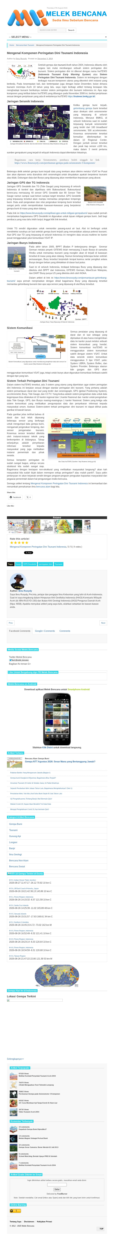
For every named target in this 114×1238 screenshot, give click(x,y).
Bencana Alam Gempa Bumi (37, 759)
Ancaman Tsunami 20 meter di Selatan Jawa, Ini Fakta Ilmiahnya (15, 529)
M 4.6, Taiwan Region (17, 956)
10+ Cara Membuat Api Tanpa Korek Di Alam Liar (38, 1103)
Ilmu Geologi (15, 854)
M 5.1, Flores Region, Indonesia (21, 897)
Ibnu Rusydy (21, 59)
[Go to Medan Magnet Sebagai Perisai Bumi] (13, 1138)
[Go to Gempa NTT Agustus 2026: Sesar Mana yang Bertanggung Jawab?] (15, 763)
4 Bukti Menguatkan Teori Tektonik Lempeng (36, 1085)
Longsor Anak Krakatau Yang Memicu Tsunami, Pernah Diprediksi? (48, 529)
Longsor (13, 842)
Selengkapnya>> (15, 1059)
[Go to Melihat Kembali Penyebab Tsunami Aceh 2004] (13, 1076)
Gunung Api (15, 836)
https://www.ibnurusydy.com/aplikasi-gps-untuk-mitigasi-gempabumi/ (53, 213)
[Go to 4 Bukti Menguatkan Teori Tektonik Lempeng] (13, 1085)
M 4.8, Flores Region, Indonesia (21, 948)
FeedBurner (62, 1194)
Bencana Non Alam (18, 860)
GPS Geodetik (29, 564)
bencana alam (43, 486)
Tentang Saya (15, 1222)
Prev (11, 623)
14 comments (24, 1136)
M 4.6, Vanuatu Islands (17, 914)
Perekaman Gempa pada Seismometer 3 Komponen (39, 1094)
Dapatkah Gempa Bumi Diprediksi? (33, 1129)
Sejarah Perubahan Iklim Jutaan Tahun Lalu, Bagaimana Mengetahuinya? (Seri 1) (41, 788)
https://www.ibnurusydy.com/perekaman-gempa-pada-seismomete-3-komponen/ (55, 162)
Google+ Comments (45, 631)
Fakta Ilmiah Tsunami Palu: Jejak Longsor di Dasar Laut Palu (65, 529)
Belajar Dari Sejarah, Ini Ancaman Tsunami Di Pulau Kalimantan (31, 528)
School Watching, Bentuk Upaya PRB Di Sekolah (38, 1156)
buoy (18, 564)
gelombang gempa (82, 108)
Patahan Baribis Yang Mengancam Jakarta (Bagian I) (30, 773)
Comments (65, 631)
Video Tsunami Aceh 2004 (29, 1112)
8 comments (24, 1154)
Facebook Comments (19, 631)
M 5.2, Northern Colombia (19, 922)
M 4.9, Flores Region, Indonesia (21, 931)
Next (103, 623)
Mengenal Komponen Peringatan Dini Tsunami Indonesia (59, 483)
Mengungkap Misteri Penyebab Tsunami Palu (81, 530)
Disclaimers (29, 1222)
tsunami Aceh (64, 65)
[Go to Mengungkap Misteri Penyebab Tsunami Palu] (82, 526)
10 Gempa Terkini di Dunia (29, 874)
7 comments (24, 1163)
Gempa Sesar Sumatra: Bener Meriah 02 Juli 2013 (38, 1147)
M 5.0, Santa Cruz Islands (19, 905)
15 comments (24, 1127)
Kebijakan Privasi (44, 1222)
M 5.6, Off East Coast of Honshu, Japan (24, 889)
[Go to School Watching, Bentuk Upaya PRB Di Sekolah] (13, 1156)
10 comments (24, 1145)
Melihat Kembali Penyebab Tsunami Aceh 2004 (37, 1076)
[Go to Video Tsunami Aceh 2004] (13, 1112)
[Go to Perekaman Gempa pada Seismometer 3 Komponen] (13, 1094)
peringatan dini (45, 564)
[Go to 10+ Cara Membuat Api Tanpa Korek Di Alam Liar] (13, 1103)
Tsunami (58, 564)
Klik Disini (47, 747)
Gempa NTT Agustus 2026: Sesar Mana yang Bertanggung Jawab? (60, 761)
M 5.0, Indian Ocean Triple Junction (22, 880)
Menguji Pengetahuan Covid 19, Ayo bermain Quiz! (29, 809)
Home (11, 45)
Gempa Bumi (15, 824)
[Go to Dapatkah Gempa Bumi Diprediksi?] (13, 1129)
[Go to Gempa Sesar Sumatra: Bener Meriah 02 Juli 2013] (13, 1147)
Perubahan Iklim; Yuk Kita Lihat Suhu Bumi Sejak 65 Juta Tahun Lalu (36, 794)
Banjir (12, 848)
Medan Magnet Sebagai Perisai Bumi (33, 1138)
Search (71, 30)
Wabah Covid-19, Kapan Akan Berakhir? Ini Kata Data (30, 804)
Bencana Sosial (17, 866)
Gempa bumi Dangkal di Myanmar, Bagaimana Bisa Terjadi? (33, 778)
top (101, 1229)
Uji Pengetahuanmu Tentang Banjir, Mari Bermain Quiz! (31, 799)
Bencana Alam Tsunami (25, 45)
